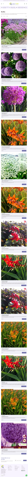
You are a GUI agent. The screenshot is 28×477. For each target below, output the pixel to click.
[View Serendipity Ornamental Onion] (14, 32)
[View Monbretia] (14, 200)
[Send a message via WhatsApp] (26, 475)
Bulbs (7, 16)
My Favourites (23, 468)
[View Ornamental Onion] (14, 99)
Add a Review (23, 469)
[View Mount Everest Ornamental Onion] (14, 166)
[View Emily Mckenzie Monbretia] (14, 133)
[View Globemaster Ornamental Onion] (14, 65)
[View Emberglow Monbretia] (14, 301)
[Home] (14, 3)
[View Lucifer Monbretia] (14, 267)
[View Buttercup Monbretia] (14, 334)
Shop (4, 16)
